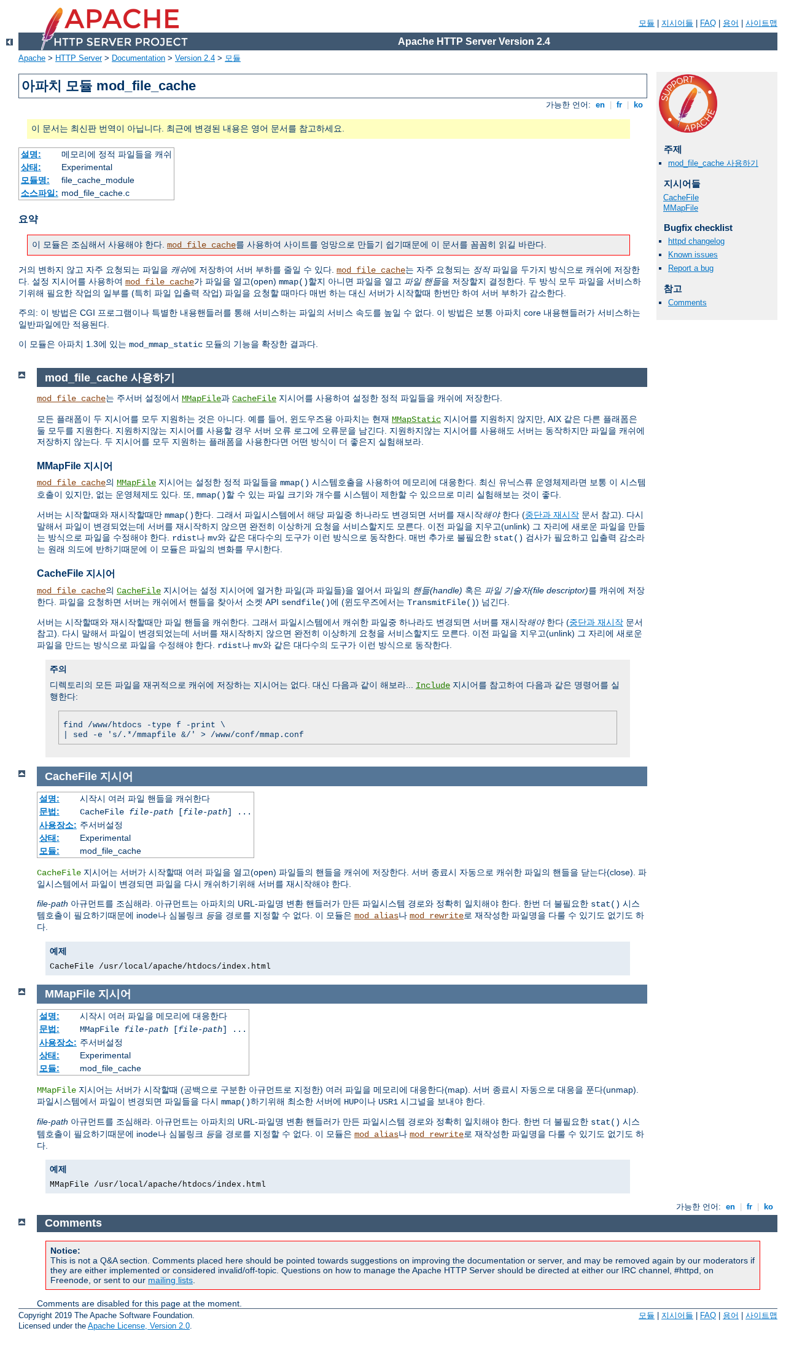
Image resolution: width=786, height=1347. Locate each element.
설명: (31, 154)
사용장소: (58, 825)
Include (433, 685)
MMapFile (680, 208)
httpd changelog (696, 241)
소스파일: (39, 193)
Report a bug (691, 268)
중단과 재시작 (552, 515)
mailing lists (170, 1280)
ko (638, 104)
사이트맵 (761, 23)
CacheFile (681, 197)
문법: (49, 811)
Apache (31, 58)
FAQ (708, 23)
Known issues (693, 254)
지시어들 (677, 23)
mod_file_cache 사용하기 (713, 163)
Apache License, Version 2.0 (139, 1325)
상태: (31, 167)
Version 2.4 (195, 58)
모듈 (647, 23)
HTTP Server (78, 58)
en (600, 104)
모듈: (49, 851)
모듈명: (35, 180)
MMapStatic (416, 419)
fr (619, 104)
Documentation (138, 58)
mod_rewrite (437, 916)
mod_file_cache (201, 245)
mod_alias (376, 916)
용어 (731, 23)
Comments (687, 302)
